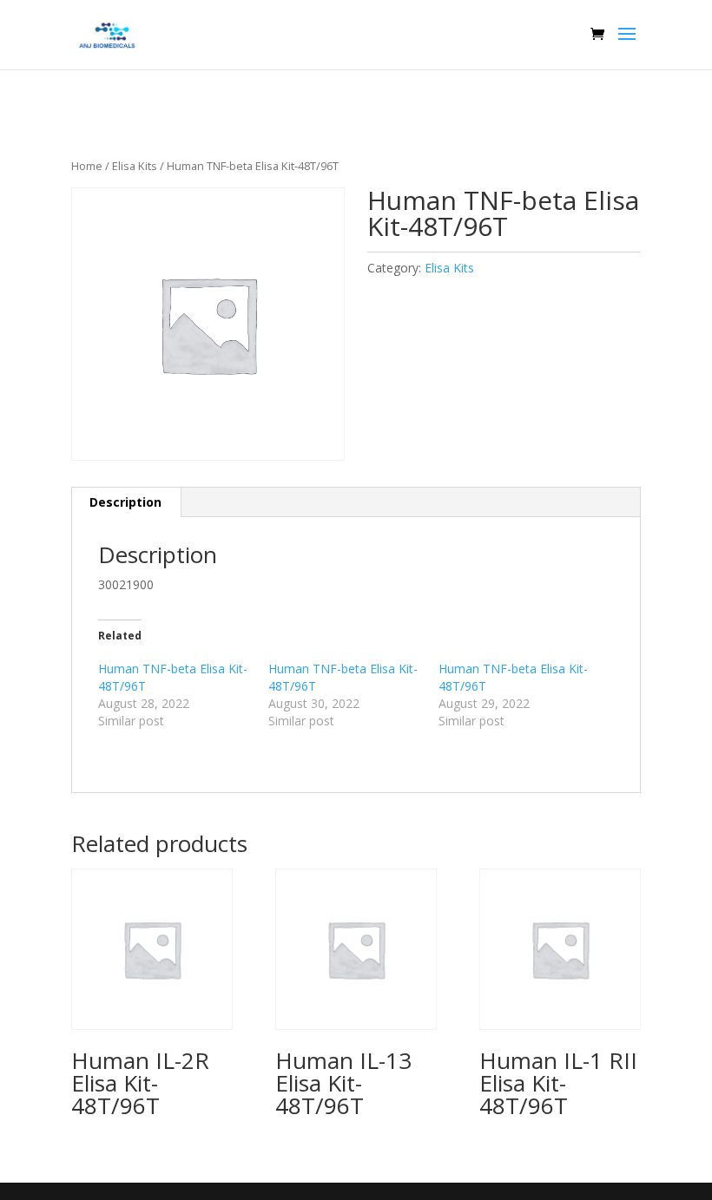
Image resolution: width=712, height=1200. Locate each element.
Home (86, 166)
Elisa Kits (134, 166)
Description (125, 502)
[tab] (125, 502)
